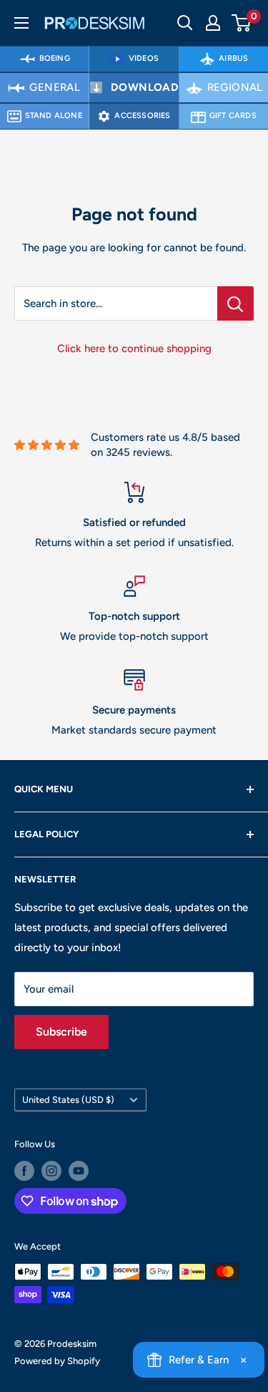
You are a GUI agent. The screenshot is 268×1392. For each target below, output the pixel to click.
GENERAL (54, 87)
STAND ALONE (53, 115)
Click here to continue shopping (134, 348)
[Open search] (185, 23)
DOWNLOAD (145, 87)
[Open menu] (21, 23)
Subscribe (61, 1031)
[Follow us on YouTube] (79, 1171)
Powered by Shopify (57, 1361)
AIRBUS (233, 58)
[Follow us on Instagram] (51, 1171)
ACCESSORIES (142, 115)
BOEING (54, 58)
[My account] (213, 23)
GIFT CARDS (233, 115)
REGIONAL (235, 87)
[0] (242, 22)
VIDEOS (144, 58)
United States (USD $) (68, 1099)
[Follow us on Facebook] (24, 1171)
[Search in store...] (235, 303)
